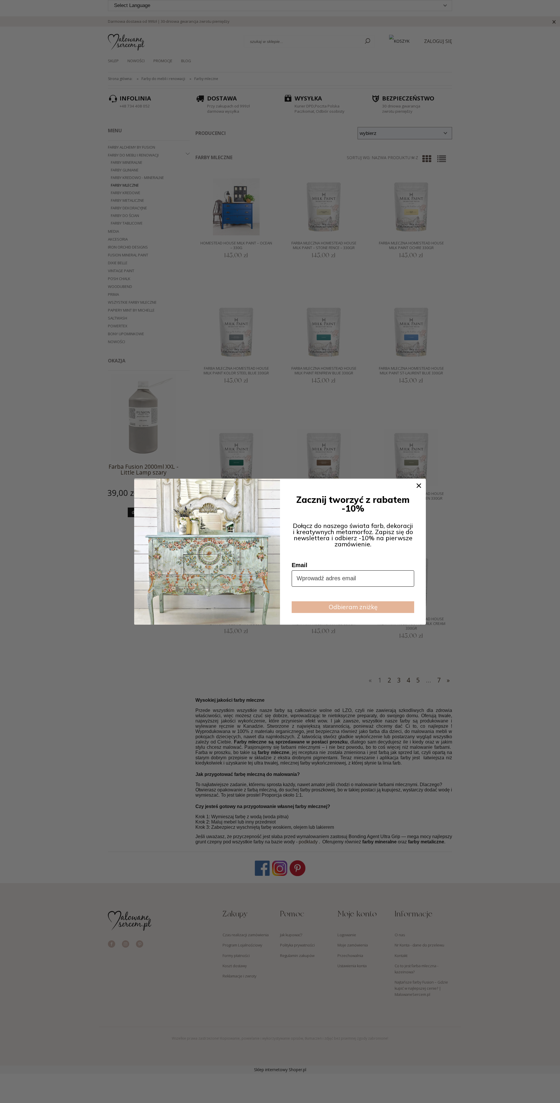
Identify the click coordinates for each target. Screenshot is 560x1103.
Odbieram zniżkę (353, 607)
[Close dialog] (419, 485)
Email (299, 565)
